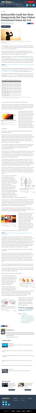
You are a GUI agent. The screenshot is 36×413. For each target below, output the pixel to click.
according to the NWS (12, 75)
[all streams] (34, 5)
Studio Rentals (15, 400)
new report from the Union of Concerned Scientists (23, 57)
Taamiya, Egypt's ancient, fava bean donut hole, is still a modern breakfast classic (17, 365)
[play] (27, 5)
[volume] (30, 5)
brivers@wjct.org (22, 308)
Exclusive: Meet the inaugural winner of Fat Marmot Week (19, 370)
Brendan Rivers (11, 23)
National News (10, 343)
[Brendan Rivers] (3, 331)
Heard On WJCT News (26, 322)
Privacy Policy (23, 398)
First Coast (3, 11)
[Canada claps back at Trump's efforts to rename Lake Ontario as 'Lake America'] (5, 345)
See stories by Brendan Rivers (12, 337)
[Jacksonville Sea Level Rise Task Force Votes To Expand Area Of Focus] (21, 385)
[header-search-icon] (26, 1)
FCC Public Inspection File (15, 398)
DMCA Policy (23, 400)
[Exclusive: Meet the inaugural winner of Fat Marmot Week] (5, 371)
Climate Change (25, 315)
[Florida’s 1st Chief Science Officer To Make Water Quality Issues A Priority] (5, 385)
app (31, 315)
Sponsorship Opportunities (30, 398)
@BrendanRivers (28, 310)
